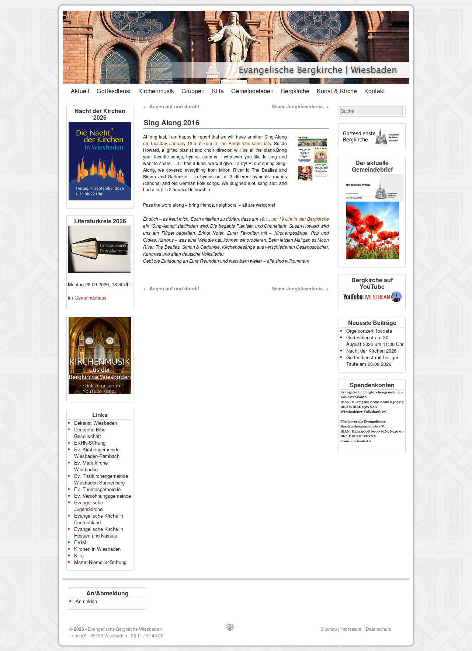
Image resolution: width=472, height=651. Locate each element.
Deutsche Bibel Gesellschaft (90, 433)
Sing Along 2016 (171, 122)
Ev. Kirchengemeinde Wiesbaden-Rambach (96, 452)
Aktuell (80, 90)
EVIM (80, 542)
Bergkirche (295, 90)
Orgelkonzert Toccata (369, 330)
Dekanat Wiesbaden (95, 422)
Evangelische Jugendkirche (88, 505)
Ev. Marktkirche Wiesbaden (91, 466)
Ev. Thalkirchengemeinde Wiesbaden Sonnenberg (101, 479)
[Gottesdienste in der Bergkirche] (372, 137)
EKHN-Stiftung (89, 442)
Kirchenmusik (156, 90)
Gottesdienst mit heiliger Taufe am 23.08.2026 (372, 360)
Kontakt (374, 90)
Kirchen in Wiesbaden (97, 548)
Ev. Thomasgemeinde (97, 489)
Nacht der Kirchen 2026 (371, 350)
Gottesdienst (114, 90)
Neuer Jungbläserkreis (300, 106)
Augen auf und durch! (171, 106)
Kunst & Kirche (337, 90)
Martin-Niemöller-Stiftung (100, 562)
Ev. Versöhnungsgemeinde (102, 495)
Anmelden (86, 601)
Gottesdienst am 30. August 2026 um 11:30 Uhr (374, 340)
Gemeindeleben (252, 90)
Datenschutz (378, 629)
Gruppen (193, 90)
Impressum (351, 629)
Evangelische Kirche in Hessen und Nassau (98, 532)
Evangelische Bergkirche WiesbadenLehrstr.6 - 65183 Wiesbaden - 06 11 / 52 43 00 (116, 632)
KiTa (218, 90)
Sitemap (328, 629)
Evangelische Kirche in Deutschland (98, 519)
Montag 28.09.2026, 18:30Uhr (99, 284)
